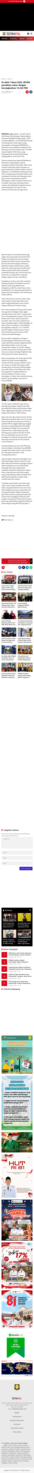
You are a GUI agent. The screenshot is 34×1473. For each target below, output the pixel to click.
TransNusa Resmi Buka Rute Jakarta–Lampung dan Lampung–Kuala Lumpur (25, 623)
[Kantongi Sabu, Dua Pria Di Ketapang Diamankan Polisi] (24, 917)
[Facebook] (19, 567)
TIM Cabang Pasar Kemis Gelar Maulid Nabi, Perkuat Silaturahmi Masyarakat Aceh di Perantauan (19, 982)
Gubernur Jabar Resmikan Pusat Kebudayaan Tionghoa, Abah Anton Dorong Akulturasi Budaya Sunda (19, 975)
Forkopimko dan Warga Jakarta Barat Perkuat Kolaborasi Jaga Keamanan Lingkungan (24, 658)
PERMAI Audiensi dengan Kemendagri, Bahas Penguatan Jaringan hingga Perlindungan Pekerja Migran (25, 675)
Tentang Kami (17, 1416)
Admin (3, 91)
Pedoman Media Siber (17, 1420)
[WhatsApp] (30, 567)
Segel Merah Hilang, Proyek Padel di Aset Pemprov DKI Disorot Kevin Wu (24, 640)
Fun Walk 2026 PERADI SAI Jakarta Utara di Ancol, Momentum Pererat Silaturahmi (9, 658)
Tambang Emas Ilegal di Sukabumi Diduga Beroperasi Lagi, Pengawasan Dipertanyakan (20, 968)
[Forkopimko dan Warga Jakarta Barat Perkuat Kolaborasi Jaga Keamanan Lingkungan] (25, 649)
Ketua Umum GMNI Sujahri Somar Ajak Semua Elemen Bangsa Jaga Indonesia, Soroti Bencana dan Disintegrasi (9, 587)
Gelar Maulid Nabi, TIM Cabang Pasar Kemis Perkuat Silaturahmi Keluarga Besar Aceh (9, 605)
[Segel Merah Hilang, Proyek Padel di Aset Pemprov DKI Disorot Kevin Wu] (25, 632)
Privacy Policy (17, 1432)
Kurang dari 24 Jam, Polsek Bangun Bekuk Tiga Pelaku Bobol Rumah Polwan (24, 941)
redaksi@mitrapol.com (19, 1409)
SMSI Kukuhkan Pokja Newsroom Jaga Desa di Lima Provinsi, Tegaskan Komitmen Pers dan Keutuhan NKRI (8, 640)
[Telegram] (27, 567)
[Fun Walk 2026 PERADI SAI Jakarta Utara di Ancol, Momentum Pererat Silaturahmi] (9, 649)
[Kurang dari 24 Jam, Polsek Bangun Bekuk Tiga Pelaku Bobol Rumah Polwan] (24, 934)
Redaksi (17, 1413)
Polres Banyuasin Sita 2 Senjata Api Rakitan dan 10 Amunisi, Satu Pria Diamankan (9, 925)
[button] (31, 34)
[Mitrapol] (12, 33)
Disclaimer (17, 1424)
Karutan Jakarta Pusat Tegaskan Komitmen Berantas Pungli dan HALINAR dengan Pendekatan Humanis (9, 675)
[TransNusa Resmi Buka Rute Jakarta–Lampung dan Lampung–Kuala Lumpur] (25, 614)
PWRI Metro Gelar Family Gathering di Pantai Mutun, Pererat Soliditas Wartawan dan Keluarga (19, 954)
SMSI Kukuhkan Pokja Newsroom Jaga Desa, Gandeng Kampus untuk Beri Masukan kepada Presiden (25, 587)
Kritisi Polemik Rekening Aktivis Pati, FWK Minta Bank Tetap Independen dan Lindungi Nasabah (9, 623)
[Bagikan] (30, 92)
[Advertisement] (17, 17)
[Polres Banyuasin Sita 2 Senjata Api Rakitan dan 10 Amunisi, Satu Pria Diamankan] (9, 917)
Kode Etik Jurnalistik (17, 1428)
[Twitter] (23, 567)
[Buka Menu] (28, 34)
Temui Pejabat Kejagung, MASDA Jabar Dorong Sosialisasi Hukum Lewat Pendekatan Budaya (24, 605)
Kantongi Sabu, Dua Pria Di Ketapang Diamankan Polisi (24, 925)
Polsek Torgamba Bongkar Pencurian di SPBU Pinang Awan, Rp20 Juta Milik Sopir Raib (9, 941)
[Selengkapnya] (30, 910)
